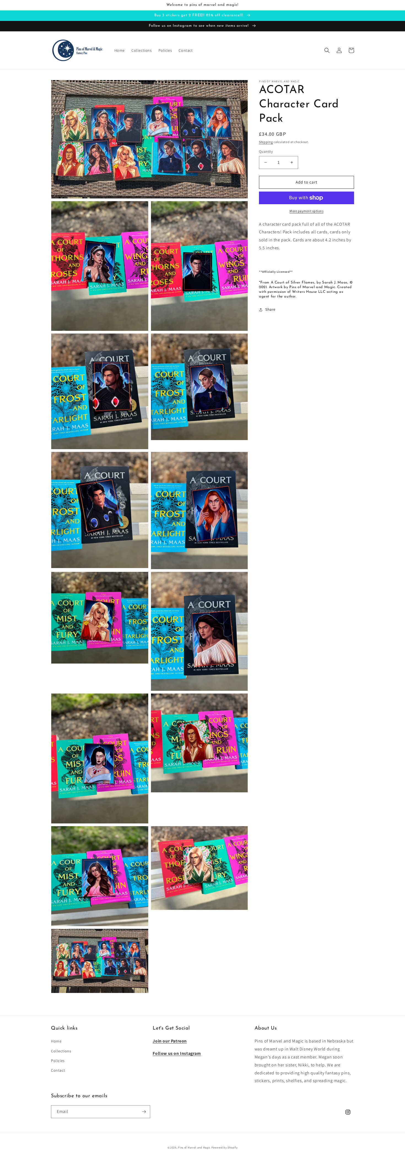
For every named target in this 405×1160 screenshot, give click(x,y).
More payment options (306, 211)
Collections (61, 1051)
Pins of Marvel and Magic (194, 1147)
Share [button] (270, 309)
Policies (58, 1060)
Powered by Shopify (224, 1147)
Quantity (266, 151)
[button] (327, 50)
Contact (58, 1070)
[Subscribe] (144, 1111)
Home (56, 1041)
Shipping (266, 142)
